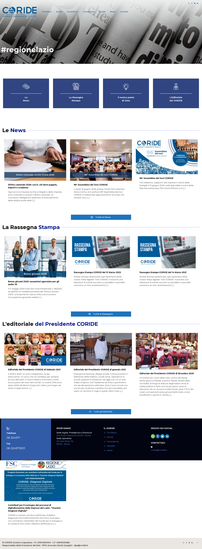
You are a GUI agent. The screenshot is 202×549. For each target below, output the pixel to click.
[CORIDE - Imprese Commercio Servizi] (19, 11)
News (109, 450)
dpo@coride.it (81, 545)
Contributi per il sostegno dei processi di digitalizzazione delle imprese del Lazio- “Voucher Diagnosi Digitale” (34, 508)
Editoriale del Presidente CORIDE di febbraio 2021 (34, 369)
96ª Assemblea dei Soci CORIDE (156, 178)
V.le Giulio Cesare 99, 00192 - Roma (73, 435)
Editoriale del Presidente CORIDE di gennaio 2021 (100, 369)
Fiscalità (111, 446)
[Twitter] (195, 3)
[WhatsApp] (189, 3)
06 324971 (13, 437)
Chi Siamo (112, 433)
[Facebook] (192, 3)
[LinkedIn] (197, 3)
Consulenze (113, 441)
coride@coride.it (159, 450)
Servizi (110, 437)
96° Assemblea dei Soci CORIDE (91, 185)
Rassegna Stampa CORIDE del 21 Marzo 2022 (97, 272)
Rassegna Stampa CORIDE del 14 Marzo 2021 (163, 272)
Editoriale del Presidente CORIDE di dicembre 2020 (167, 373)
